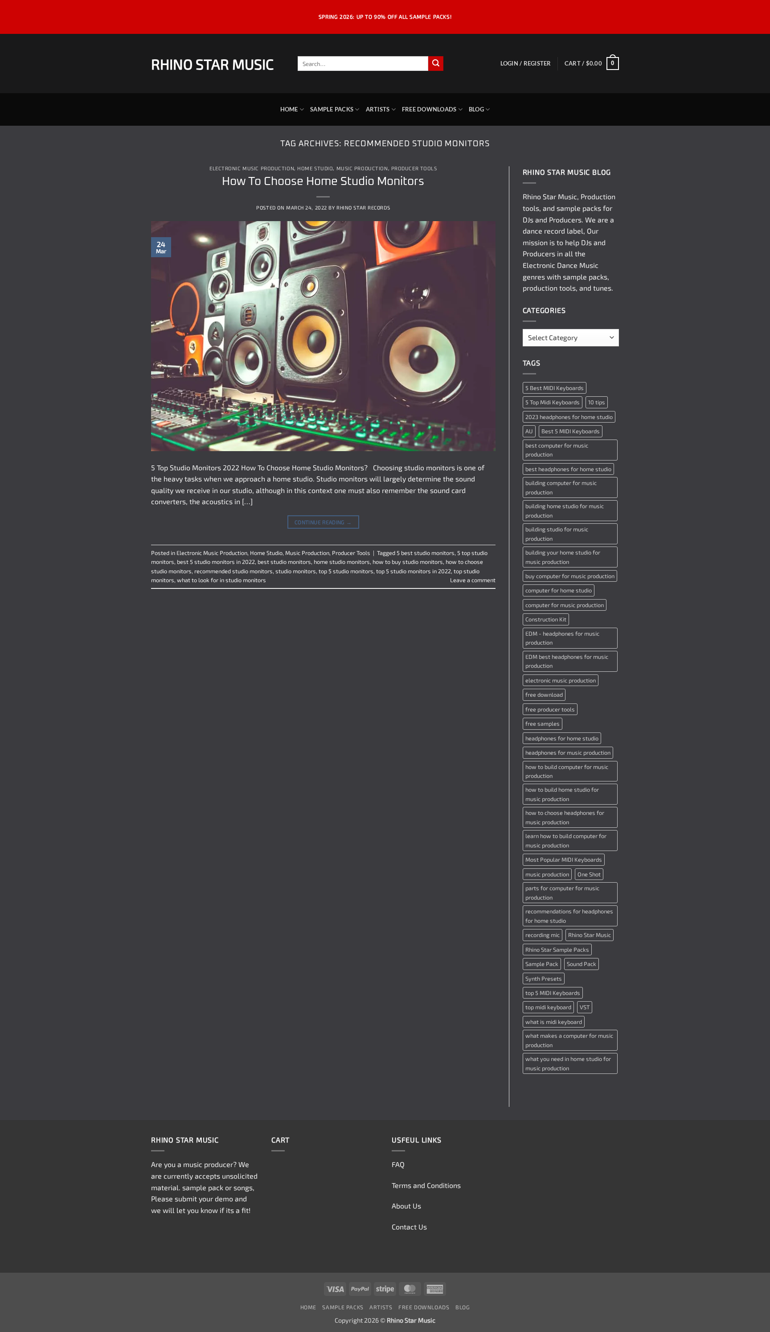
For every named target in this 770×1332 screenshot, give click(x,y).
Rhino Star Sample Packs (557, 949)
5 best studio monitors (426, 552)
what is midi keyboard (553, 1021)
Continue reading (323, 522)
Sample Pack (541, 963)
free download (544, 694)
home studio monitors (342, 561)
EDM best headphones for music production (566, 661)
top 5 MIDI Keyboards (552, 992)
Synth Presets (543, 978)
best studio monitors (284, 561)
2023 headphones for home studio (569, 416)
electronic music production (560, 680)
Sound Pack (581, 963)
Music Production (362, 168)
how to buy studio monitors (408, 561)
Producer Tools (414, 168)
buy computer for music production (569, 576)
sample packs (579, 208)
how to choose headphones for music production (564, 817)
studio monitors (295, 571)
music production (547, 874)
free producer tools (550, 709)
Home (289, 109)
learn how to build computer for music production (565, 840)
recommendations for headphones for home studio (569, 916)
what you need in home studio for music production (568, 1063)
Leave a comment (473, 580)
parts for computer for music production (562, 892)
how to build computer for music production (566, 771)
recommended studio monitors (233, 571)
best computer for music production (556, 450)
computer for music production (564, 604)
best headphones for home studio (568, 469)
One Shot (589, 874)
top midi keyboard (548, 1007)
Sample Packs (331, 109)
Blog (476, 109)
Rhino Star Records (363, 207)
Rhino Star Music (212, 64)
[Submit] (435, 63)
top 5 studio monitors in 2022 (413, 571)
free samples (542, 723)
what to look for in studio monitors (221, 580)
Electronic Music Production (251, 168)
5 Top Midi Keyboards (552, 402)
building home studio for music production (564, 510)
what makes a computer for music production (569, 1040)
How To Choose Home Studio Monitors (323, 181)
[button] (525, 63)
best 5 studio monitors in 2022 (216, 561)
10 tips (596, 402)
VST (585, 1007)
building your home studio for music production (562, 557)
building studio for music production (556, 534)
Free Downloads (429, 109)
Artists (378, 109)
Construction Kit (545, 619)
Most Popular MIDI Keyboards (563, 859)
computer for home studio (558, 590)
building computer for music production (561, 487)
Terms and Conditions (426, 1185)
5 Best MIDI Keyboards (554, 387)
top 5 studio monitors (346, 571)
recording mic (542, 934)
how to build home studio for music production (562, 794)
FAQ (398, 1164)
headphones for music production (567, 752)
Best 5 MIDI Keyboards (570, 431)
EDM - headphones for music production (562, 638)
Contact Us (409, 1226)
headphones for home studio (561, 738)
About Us (406, 1205)
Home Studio (315, 168)
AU (529, 431)
